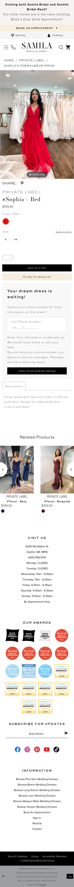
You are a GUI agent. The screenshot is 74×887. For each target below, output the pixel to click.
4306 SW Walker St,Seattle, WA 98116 (37, 549)
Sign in (37, 818)
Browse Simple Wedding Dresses (37, 807)
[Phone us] (13, 47)
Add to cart (37, 268)
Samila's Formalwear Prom (29, 66)
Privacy (35, 856)
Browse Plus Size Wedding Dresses (37, 779)
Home (9, 60)
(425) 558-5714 (37, 557)
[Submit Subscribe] (66, 734)
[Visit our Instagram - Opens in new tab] (27, 749)
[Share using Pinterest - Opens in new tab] (22, 183)
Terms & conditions (17, 856)
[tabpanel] (37, 124)
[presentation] (17, 469)
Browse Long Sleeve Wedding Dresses (37, 790)
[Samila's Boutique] (37, 47)
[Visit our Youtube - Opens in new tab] (47, 749)
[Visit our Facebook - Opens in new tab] (17, 749)
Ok (70, 876)
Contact (37, 829)
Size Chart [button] (64, 231)
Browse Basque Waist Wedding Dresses (37, 801)
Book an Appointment (37, 812)
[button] (6, 47)
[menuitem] (18, 35)
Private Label (32, 60)
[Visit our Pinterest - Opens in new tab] (37, 749)
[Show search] (60, 47)
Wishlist (37, 823)
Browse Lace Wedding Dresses (37, 795)
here (43, 884)
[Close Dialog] (3, 876)
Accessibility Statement (54, 856)
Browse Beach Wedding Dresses (37, 784)
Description (14, 386)
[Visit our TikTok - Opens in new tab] (56, 749)
